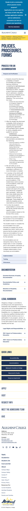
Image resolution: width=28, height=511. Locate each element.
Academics (8, 36)
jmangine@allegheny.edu (17, 109)
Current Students (6, 487)
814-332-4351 (5, 439)
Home (3, 36)
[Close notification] (26, 15)
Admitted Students (6, 490)
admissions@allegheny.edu (9, 442)
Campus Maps (5, 469)
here (16, 119)
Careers (3, 475)
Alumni (3, 493)
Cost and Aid (5, 464)
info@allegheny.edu (7, 440)
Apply (3, 454)
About (3, 467)
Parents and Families (7, 495)
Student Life (5, 461)
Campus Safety (5, 472)
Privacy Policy (5, 482)
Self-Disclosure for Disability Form (15, 113)
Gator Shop (4, 480)
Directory (4, 477)
